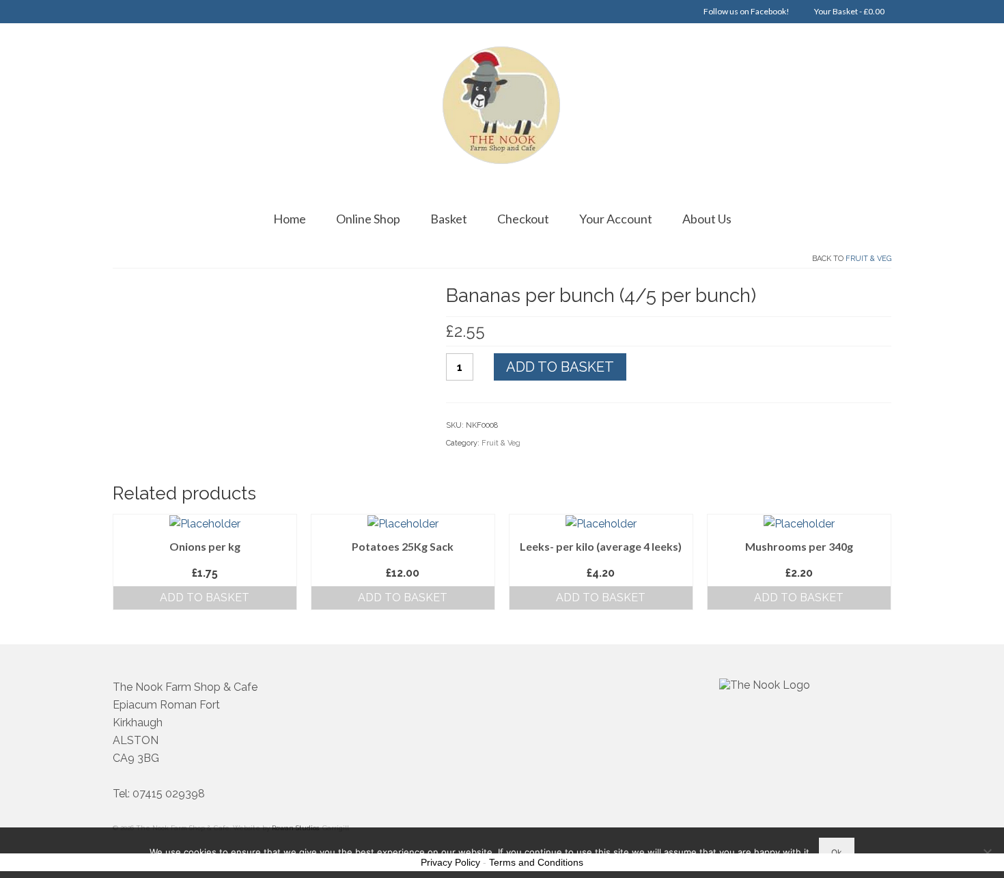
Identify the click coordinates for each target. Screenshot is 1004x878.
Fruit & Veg (868, 258)
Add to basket (560, 367)
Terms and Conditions (536, 862)
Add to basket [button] (204, 597)
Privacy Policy (450, 862)
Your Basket (848, 11)
